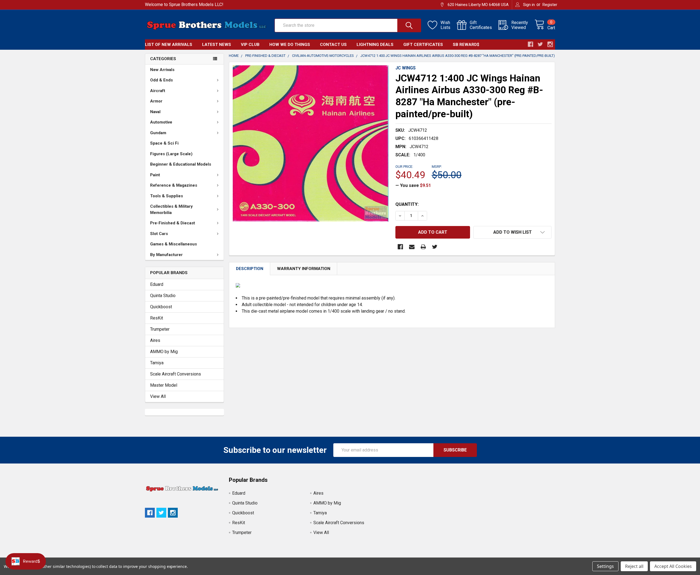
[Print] (423, 247)
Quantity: (407, 204)
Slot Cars (159, 233)
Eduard (156, 284)
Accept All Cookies (673, 566)
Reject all (634, 566)
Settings (605, 566)
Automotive (161, 122)
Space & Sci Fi (164, 143)
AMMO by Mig (164, 351)
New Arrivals (162, 69)
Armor (156, 101)
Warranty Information (303, 268)
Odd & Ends (161, 80)
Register (549, 4)
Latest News (216, 44)
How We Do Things (289, 44)
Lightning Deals (375, 44)
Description (249, 268)
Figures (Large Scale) (171, 153)
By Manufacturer (166, 254)
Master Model (163, 385)
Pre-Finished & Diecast (172, 223)
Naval (155, 111)
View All (158, 396)
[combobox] (348, 25)
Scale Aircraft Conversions (175, 374)
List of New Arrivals (168, 44)
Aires (155, 340)
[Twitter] (435, 247)
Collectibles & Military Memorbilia (171, 209)
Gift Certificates (423, 44)
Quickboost (161, 306)
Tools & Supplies (166, 195)
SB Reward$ (466, 44)
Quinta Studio (163, 295)
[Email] (412, 247)
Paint (155, 174)
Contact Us (333, 44)
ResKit (156, 318)
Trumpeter (160, 329)
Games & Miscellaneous (173, 244)
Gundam (158, 132)
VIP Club (250, 44)
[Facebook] (400, 247)
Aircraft (157, 90)
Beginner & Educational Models (180, 164)
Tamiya (157, 362)
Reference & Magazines (173, 185)
